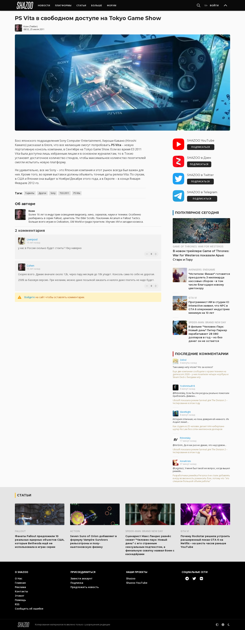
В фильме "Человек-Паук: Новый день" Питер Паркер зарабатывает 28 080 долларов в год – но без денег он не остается (208, 334)
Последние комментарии (201, 354)
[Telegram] (187, 578)
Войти (214, 5)
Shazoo (130, 578)
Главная (20, 582)
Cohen (30, 265)
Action (75, 531)
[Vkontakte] (201, 578)
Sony (53, 193)
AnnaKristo (185, 461)
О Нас (18, 578)
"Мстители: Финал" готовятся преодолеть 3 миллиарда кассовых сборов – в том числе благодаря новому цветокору (209, 281)
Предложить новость (84, 587)
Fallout (20, 531)
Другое (42, 193)
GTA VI (193, 297)
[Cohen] (21, 267)
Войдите (29, 297)
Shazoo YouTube (136, 582)
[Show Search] (198, 5)
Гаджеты (29, 193)
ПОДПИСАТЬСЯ (200, 147)
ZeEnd (183, 359)
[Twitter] (194, 578)
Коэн (26, 26)
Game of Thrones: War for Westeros (198, 246)
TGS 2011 (64, 193)
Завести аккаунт (81, 578)
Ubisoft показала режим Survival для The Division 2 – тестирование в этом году (200, 402)
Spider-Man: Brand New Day (207, 322)
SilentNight (185, 411)
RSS (17, 604)
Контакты (21, 591)
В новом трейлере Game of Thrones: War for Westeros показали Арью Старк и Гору (201, 255)
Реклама (20, 587)
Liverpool (32, 239)
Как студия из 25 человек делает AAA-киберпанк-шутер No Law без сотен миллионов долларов (199, 428)
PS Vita (77, 193)
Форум (111, 5)
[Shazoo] (25, 5)
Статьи (81, 5)
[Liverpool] (21, 241)
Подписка (76, 582)
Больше (96, 5)
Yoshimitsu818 (187, 385)
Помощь (20, 600)
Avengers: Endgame (202, 269)
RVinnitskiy (185, 437)
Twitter (33, 26)
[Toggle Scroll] (225, 5)
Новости (44, 5)
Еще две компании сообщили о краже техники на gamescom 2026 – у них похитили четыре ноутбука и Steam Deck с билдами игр (200, 374)
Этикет (19, 595)
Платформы (63, 5)
